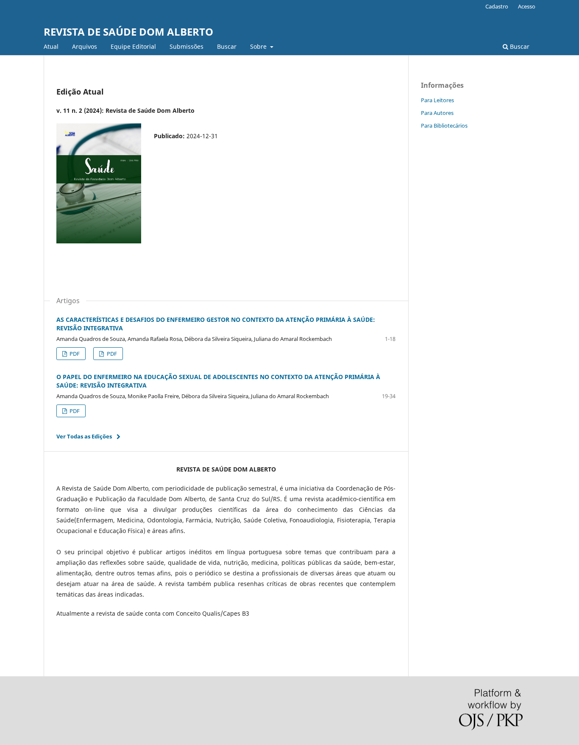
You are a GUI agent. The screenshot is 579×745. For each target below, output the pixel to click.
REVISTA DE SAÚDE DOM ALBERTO (128, 32)
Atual (51, 46)
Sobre (259, 46)
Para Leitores (437, 100)
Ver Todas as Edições (84, 436)
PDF (74, 353)
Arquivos (84, 46)
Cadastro (496, 6)
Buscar (227, 46)
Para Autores (437, 113)
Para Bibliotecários (444, 125)
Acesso (526, 6)
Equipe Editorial (133, 46)
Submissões (186, 46)
